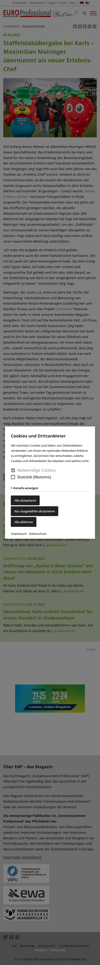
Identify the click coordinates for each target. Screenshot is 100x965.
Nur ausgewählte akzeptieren (34, 511)
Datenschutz (38, 534)
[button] (13, 477)
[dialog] (50, 482)
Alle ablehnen (23, 522)
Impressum (19, 534)
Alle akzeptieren (25, 500)
